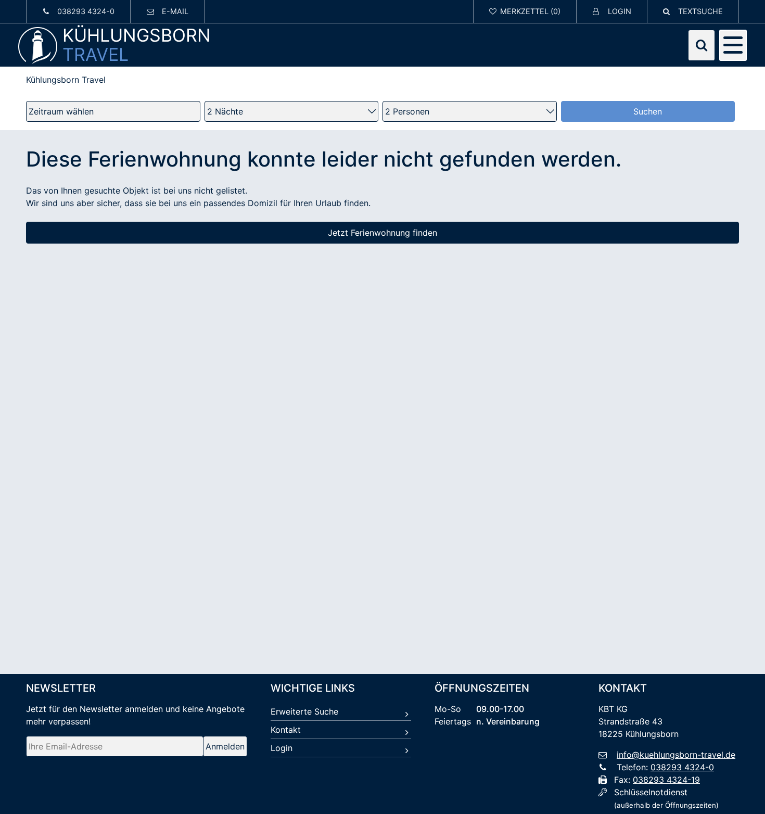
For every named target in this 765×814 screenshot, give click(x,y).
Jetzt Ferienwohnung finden (382, 232)
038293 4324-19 (666, 779)
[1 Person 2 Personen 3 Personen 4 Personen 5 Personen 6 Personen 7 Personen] (469, 111)
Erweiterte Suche (304, 711)
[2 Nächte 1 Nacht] (292, 111)
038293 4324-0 (682, 767)
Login (281, 748)
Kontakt (286, 729)
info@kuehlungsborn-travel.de (676, 754)
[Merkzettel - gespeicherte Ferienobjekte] (525, 11)
